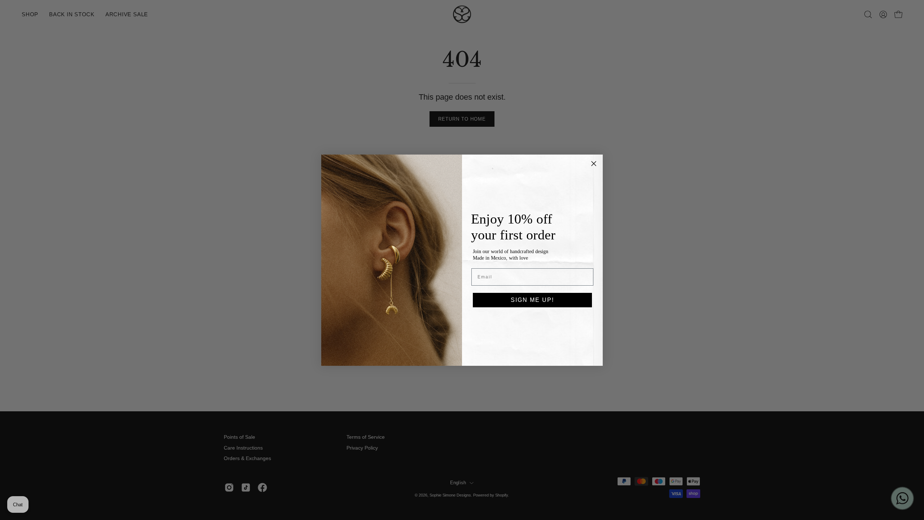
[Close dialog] (593, 163)
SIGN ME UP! (532, 300)
